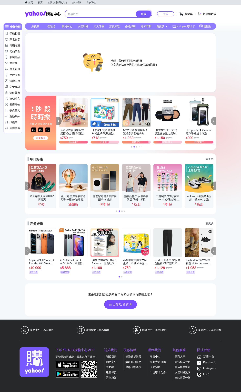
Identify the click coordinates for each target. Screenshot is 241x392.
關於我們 (111, 356)
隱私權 (110, 367)
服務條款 (111, 372)
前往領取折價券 (121, 304)
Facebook (209, 362)
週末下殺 (146, 26)
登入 (165, 13)
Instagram (209, 368)
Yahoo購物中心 (43, 14)
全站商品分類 (183, 377)
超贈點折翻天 (133, 356)
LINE (206, 374)
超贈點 (207, 26)
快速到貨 (83, 26)
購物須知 (111, 377)
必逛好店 (130, 26)
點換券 (35, 26)
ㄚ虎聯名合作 (158, 372)
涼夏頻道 (114, 26)
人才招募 (155, 367)
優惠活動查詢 (133, 367)
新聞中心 (208, 356)
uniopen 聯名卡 (186, 26)
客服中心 (155, 356)
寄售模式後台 (183, 362)
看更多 (160, 26)
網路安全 (111, 362)
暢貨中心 (67, 26)
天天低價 (98, 26)
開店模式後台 (183, 367)
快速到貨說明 (183, 372)
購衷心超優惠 (133, 362)
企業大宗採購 (158, 362)
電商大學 (180, 356)
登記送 (51, 26)
